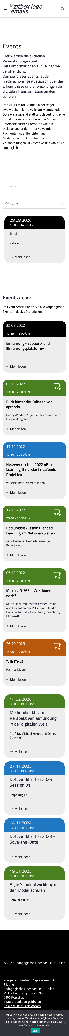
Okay (35, 1030)
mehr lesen (34, 331)
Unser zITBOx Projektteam (22, 1006)
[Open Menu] (6, 8)
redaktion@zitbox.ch (28, 1002)
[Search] (62, 9)
